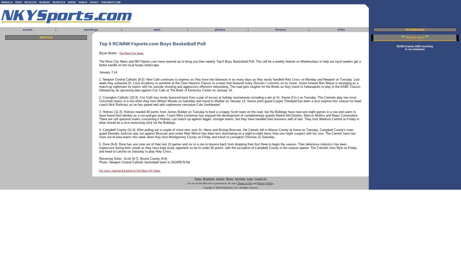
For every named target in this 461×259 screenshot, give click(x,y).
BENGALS (6, 2)
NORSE (72, 2)
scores (27, 29)
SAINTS (83, 2)
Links (250, 178)
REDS (18, 2)
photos (220, 29)
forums (280, 29)
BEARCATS (59, 2)
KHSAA (94, 2)
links (341, 29)
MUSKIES (44, 2)
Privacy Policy (265, 183)
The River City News (131, 53)
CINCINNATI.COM (111, 2)
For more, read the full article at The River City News (129, 170)
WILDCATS (30, 2)
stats (156, 29)
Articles (220, 178)
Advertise (240, 178)
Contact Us (261, 178)
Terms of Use (245, 183)
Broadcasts (209, 178)
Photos (229, 178)
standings (91, 29)
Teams (197, 178)
